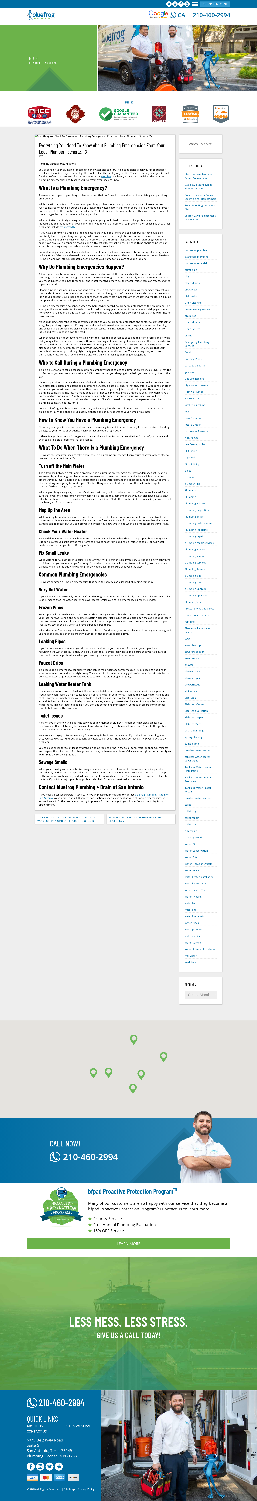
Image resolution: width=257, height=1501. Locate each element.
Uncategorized (193, 837)
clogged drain (193, 283)
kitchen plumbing (195, 405)
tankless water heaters (198, 798)
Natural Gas (192, 437)
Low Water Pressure (196, 431)
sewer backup (193, 645)
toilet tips (190, 824)
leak (187, 411)
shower (189, 664)
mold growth (67, 227)
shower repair (193, 678)
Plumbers (190, 490)
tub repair (191, 831)
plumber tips (192, 483)
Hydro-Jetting (192, 398)
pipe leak (190, 457)
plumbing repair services (199, 542)
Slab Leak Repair (194, 717)
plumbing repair (194, 536)
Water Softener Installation (200, 949)
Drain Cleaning (193, 302)
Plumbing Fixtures (195, 503)
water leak (191, 903)
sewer (188, 638)
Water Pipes (192, 922)
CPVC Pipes (191, 289)
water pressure (193, 929)
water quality (192, 936)
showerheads (192, 684)
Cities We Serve (78, 1426)
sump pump (192, 743)
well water (191, 955)
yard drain (190, 962)
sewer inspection (194, 651)
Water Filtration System (198, 863)
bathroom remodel (196, 263)
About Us (35, 1426)
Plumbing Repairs (195, 549)
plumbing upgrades (196, 595)
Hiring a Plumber (194, 391)
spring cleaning (194, 737)
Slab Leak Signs (194, 724)
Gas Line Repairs (194, 378)
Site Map (69, 1489)
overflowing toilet (195, 444)
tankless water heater (197, 750)
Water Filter (192, 857)
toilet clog (190, 811)
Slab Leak (190, 697)
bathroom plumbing (196, 256)
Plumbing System (195, 569)
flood (188, 352)
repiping (190, 621)
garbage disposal (195, 365)
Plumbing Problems (196, 529)
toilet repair (192, 817)
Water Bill (190, 844)
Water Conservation (196, 850)
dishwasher (191, 296)
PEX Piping (191, 451)
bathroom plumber (196, 250)
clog (187, 276)
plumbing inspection (197, 510)
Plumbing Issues (194, 516)
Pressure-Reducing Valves (199, 608)
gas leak (189, 372)
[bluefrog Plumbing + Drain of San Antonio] (41, 15)
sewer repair (192, 658)
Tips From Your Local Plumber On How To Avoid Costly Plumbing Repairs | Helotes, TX (66, 819)
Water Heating (193, 896)
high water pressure (196, 385)
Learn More (128, 1243)
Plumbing (190, 497)
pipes (188, 470)
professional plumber (197, 615)
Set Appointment (215, 4)
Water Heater (192, 870)
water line (190, 909)
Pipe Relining (192, 464)
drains (188, 335)
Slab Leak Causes (194, 704)
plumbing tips (193, 575)
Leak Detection (193, 418)
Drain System (192, 329)
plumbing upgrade (195, 588)
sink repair (191, 691)
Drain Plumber (193, 322)
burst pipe (191, 269)
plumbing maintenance (198, 523)
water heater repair (196, 883)
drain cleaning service (197, 309)
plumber (190, 477)
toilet (188, 804)
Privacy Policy (86, 1489)
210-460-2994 (211, 15)
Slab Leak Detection (196, 710)
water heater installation (199, 877)
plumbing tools (194, 582)
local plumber (193, 424)
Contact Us (37, 1431)
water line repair (194, 916)
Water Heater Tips (195, 890)
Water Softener (194, 942)
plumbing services (195, 562)
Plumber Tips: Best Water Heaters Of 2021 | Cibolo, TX (136, 819)
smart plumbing (194, 730)
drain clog (190, 315)
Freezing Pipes (193, 359)
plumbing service (195, 556)
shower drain (192, 671)
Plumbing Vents (194, 602)
